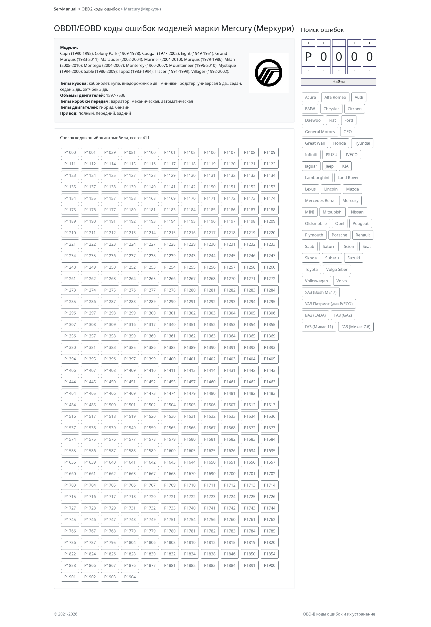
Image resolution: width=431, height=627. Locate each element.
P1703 (70, 485)
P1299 (130, 313)
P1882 (190, 565)
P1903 (110, 577)
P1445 (90, 382)
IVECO (352, 154)
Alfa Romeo (335, 97)
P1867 (110, 565)
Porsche (339, 235)
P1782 (210, 531)
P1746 (90, 519)
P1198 (249, 221)
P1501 (130, 405)
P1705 (110, 485)
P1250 (110, 267)
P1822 (70, 554)
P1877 (150, 565)
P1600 (170, 450)
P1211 (90, 232)
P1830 (150, 554)
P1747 (110, 519)
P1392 (249, 347)
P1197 (229, 221)
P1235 (90, 255)
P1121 (249, 164)
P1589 (150, 450)
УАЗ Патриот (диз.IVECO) (329, 304)
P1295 (269, 301)
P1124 (90, 175)
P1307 (70, 324)
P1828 (130, 554)
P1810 (190, 542)
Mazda (352, 189)
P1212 (110, 232)
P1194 (170, 221)
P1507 (229, 405)
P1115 (130, 164)
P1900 (269, 565)
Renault (363, 235)
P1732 (150, 508)
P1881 (170, 565)
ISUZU (331, 154)
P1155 (90, 198)
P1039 (110, 152)
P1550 (150, 427)
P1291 (190, 301)
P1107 (229, 152)
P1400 (170, 359)
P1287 (110, 301)
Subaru (332, 258)
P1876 (130, 565)
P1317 (150, 324)
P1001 (90, 152)
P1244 (210, 255)
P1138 (110, 187)
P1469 (130, 393)
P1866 (90, 565)
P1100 (150, 152)
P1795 (110, 542)
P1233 (269, 244)
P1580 (190, 439)
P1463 (269, 382)
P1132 (229, 175)
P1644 (190, 462)
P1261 (70, 278)
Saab (309, 246)
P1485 (90, 405)
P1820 (269, 542)
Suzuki (353, 258)
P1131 (210, 175)
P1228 (170, 244)
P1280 (190, 290)
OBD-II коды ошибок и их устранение (339, 614)
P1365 (249, 336)
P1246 (249, 255)
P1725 (249, 496)
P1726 (269, 496)
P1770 (130, 531)
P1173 (249, 198)
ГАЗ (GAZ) (343, 315)
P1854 (269, 554)
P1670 (190, 473)
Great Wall (315, 143)
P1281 (210, 290)
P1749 (150, 519)
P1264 (130, 278)
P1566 (190, 427)
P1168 (150, 198)
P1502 (150, 405)
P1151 (229, 187)
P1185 (210, 209)
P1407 (90, 370)
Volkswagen (316, 281)
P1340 (170, 324)
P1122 (269, 164)
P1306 (269, 313)
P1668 (170, 473)
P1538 (90, 427)
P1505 (190, 405)
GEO (347, 131)
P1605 (190, 450)
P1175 (70, 209)
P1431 (229, 370)
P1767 (90, 531)
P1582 (229, 439)
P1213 (130, 232)
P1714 (269, 485)
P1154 (70, 198)
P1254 (170, 267)
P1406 (70, 370)
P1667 (150, 473)
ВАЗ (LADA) (315, 315)
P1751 (170, 519)
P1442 (249, 370)
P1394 (70, 359)
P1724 (229, 496)
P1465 (90, 393)
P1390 (210, 347)
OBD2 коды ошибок (101, 9)
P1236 (110, 255)
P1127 (130, 175)
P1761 (249, 519)
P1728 (90, 508)
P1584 (269, 439)
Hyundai (362, 143)
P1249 (90, 267)
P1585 (70, 450)
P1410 (150, 370)
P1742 (229, 508)
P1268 (210, 278)
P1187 (249, 209)
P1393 (269, 347)
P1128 (150, 175)
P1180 (130, 209)
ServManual (65, 9)
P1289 (150, 301)
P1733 (170, 508)
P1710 (190, 485)
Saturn (329, 246)
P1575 (90, 439)
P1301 (170, 313)
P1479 (190, 393)
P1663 (130, 473)
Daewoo (313, 120)
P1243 (190, 255)
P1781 (190, 531)
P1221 (70, 244)
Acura (310, 97)
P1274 (90, 290)
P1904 (130, 577)
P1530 (170, 416)
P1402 (210, 359)
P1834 (190, 554)
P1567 (210, 427)
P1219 (249, 232)
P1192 (130, 221)
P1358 (110, 336)
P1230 (210, 244)
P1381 (90, 347)
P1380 (70, 347)
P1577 (130, 439)
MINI (309, 212)
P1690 (210, 473)
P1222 (90, 244)
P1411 (170, 370)
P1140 (150, 187)
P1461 (229, 382)
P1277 (150, 290)
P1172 (229, 198)
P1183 (170, 209)
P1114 (110, 164)
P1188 (269, 209)
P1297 (90, 313)
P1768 (110, 531)
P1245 (229, 255)
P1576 (110, 439)
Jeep (330, 166)
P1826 (110, 554)
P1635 (269, 450)
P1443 (269, 370)
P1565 (170, 427)
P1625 (210, 450)
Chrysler (331, 108)
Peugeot (361, 223)
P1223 (110, 244)
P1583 (249, 439)
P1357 (90, 336)
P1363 (210, 336)
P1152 (249, 187)
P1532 (210, 416)
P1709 (170, 485)
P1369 (269, 336)
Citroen (355, 108)
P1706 (130, 485)
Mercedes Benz (319, 200)
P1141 (170, 187)
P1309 (110, 324)
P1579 (170, 439)
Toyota (311, 269)
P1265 (150, 278)
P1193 (150, 221)
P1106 (210, 152)
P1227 (150, 244)
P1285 (70, 301)
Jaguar (311, 166)
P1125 (110, 175)
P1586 (90, 450)
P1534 (249, 416)
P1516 (70, 416)
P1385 (130, 347)
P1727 (70, 508)
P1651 (229, 462)
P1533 (229, 416)
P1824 (90, 554)
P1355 (269, 324)
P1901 (70, 577)
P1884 (229, 565)
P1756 (210, 519)
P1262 (90, 278)
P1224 (130, 244)
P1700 (229, 473)
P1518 (110, 416)
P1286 (90, 301)
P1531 (190, 416)
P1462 (249, 382)
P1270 (229, 278)
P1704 (90, 485)
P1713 (249, 485)
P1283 (249, 290)
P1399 (150, 359)
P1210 (70, 232)
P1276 (130, 290)
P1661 (90, 473)
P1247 (269, 255)
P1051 (130, 152)
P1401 (190, 359)
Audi (359, 97)
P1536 (269, 416)
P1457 (190, 382)
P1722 (190, 496)
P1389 (190, 347)
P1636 (70, 462)
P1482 (249, 393)
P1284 (269, 290)
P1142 (190, 187)
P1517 (90, 416)
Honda (339, 143)
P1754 (190, 519)
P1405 (269, 359)
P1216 (190, 232)
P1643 (170, 462)
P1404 (249, 359)
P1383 (110, 347)
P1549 (130, 427)
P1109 (269, 152)
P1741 (210, 508)
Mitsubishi (332, 212)
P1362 (190, 336)
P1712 (229, 485)
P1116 (150, 164)
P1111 (70, 164)
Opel (339, 223)
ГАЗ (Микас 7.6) (355, 326)
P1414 (210, 370)
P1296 (70, 313)
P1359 (130, 336)
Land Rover (348, 177)
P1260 (269, 267)
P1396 (110, 359)
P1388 (170, 347)
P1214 (150, 232)
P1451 (130, 382)
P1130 (190, 175)
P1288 (130, 301)
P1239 (170, 255)
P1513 (269, 405)
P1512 (249, 405)
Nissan (357, 212)
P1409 (130, 370)
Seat (367, 246)
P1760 (229, 519)
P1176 (90, 209)
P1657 (269, 462)
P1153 (269, 187)
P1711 (210, 485)
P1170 (190, 198)
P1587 (110, 450)
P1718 (130, 496)
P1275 (110, 290)
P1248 (70, 267)
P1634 (249, 450)
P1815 (229, 542)
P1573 (269, 427)
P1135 (70, 187)
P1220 (269, 232)
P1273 (70, 290)
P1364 (229, 336)
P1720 (150, 496)
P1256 (210, 267)
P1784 (249, 531)
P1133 (249, 175)
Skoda (311, 258)
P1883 (210, 565)
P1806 (150, 542)
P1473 (150, 393)
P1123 (70, 175)
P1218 (229, 232)
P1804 (130, 542)
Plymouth (314, 235)
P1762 (269, 519)
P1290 (170, 301)
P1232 (249, 244)
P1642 (150, 462)
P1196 (210, 221)
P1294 (249, 301)
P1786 (70, 542)
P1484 (70, 405)
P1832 (170, 554)
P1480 (210, 393)
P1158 (130, 198)
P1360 (150, 336)
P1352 (210, 324)
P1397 (130, 359)
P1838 (210, 554)
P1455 (170, 382)
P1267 (190, 278)
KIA (345, 166)
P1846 (229, 554)
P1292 (210, 301)
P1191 (110, 221)
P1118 (190, 164)
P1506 (210, 405)
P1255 (190, 267)
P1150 (210, 187)
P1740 (190, 508)
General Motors (320, 131)
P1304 (229, 313)
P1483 (269, 393)
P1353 (229, 324)
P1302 (190, 313)
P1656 (249, 462)
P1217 (210, 232)
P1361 (170, 336)
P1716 (90, 496)
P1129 (170, 175)
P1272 (269, 278)
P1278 (170, 290)
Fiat (332, 120)
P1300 (150, 313)
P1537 (70, 427)
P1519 (130, 416)
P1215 (170, 232)
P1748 (130, 519)
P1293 (229, 301)
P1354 (249, 324)
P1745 (70, 519)
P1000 (70, 152)
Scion (349, 246)
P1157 (110, 198)
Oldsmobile (316, 223)
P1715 (70, 496)
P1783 (229, 531)
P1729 (110, 508)
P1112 (90, 164)
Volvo (341, 281)
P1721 (170, 496)
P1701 (249, 473)
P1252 (130, 267)
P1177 (110, 209)
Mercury (350, 200)
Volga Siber (337, 269)
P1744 (269, 508)
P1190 (90, 221)
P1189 (70, 221)
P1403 (229, 359)
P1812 (210, 542)
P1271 (249, 278)
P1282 (229, 290)
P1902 (90, 577)
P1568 (229, 427)
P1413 (190, 370)
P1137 (90, 187)
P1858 (70, 565)
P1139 (130, 187)
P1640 (110, 462)
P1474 (170, 393)
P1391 (229, 347)
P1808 (170, 542)
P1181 (150, 209)
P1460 (210, 382)
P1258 (249, 267)
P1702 (269, 473)
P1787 (90, 542)
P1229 (190, 244)
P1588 (130, 450)
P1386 (150, 347)
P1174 (269, 198)
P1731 (130, 508)
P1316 (130, 324)
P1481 (229, 393)
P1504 (170, 405)
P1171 (210, 198)
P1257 (229, 267)
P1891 (249, 565)
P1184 (190, 209)
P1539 (110, 427)
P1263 (110, 278)
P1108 (249, 152)
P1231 (229, 244)
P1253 (150, 267)
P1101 (170, 152)
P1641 (130, 462)
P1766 (70, 531)
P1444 (70, 382)
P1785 (269, 531)
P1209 (269, 221)
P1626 (229, 450)
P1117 (170, 164)
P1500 (110, 405)
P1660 (70, 473)
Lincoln (331, 189)
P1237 (130, 255)
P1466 (110, 393)
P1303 (210, 313)
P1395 (90, 359)
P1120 (229, 164)
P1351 (190, 324)
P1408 (110, 370)
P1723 (210, 496)
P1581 (210, 439)
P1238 (150, 255)
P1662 (110, 473)
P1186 (229, 209)
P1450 (110, 382)
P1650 (210, 462)
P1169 (170, 198)
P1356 (70, 336)
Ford (348, 120)
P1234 (70, 255)
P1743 (249, 508)
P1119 (210, 164)
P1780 (170, 531)
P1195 (190, 221)
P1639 (90, 462)
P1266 (170, 278)
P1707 (150, 485)
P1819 (249, 542)
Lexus (310, 189)
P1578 (150, 439)
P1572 (249, 427)
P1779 (150, 531)
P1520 (150, 416)
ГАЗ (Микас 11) (319, 326)
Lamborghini (317, 177)
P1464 (70, 393)
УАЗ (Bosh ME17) (320, 292)
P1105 (190, 152)
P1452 (150, 382)
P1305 (249, 313)
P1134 (269, 175)
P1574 (70, 439)
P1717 (110, 496)
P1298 (110, 313)
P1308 (90, 324)
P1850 (249, 554)
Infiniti (311, 154)
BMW (310, 108)
